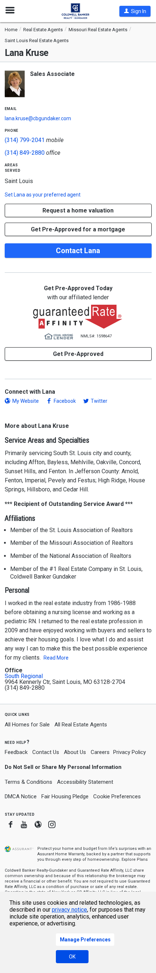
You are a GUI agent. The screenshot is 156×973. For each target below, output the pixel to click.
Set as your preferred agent (43, 195)
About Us (75, 752)
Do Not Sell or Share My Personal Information (63, 767)
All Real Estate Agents (80, 724)
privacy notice (69, 909)
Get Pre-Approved (78, 353)
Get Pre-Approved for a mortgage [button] (78, 229)
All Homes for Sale (27, 724)
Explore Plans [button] (135, 859)
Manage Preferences (85, 939)
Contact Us (45, 752)
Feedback (16, 752)
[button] (135, 11)
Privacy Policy (129, 752)
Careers (100, 752)
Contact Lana (78, 250)
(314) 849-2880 (25, 152)
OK (72, 957)
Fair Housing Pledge (65, 796)
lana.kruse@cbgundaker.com (38, 118)
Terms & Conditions (28, 782)
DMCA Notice (21, 796)
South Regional (24, 676)
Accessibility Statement (85, 782)
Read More (56, 658)
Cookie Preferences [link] (117, 796)
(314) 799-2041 (25, 140)
